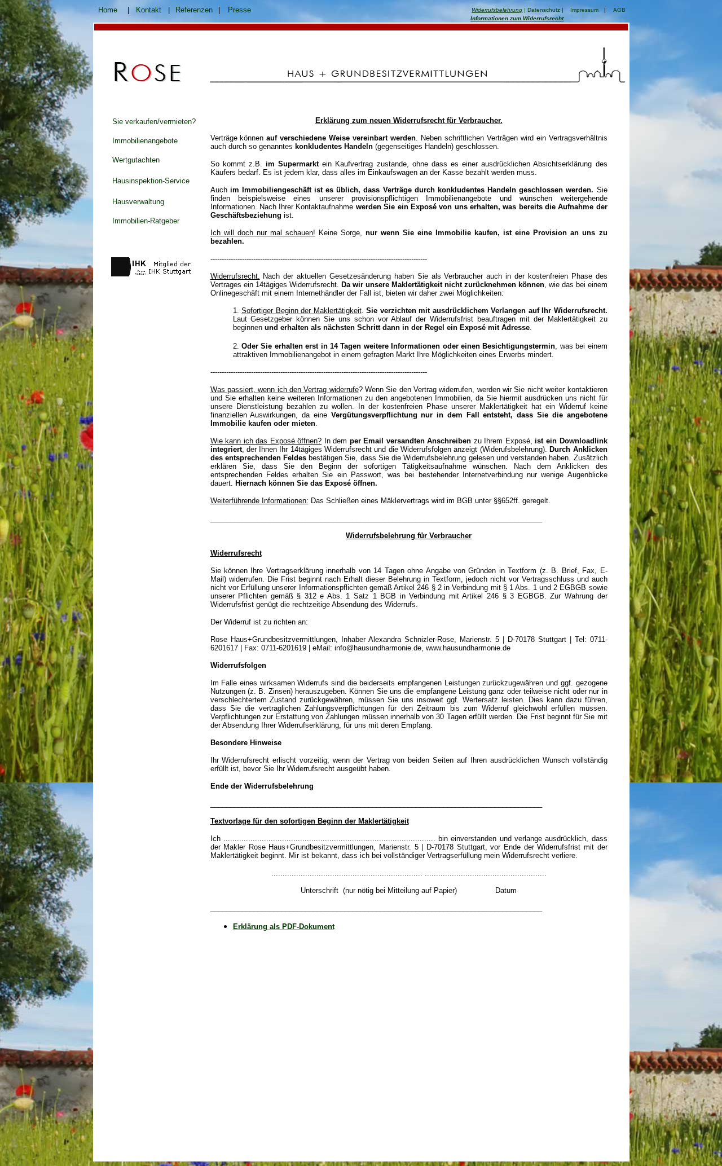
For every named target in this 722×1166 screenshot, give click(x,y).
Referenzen (194, 10)
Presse (239, 10)
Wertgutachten (136, 160)
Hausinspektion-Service (151, 181)
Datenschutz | (545, 10)
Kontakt (148, 10)
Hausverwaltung (138, 201)
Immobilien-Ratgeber (145, 221)
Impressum (584, 10)
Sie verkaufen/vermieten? (154, 121)
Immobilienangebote (145, 141)
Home (107, 10)
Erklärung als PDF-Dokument (283, 926)
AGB (619, 10)
